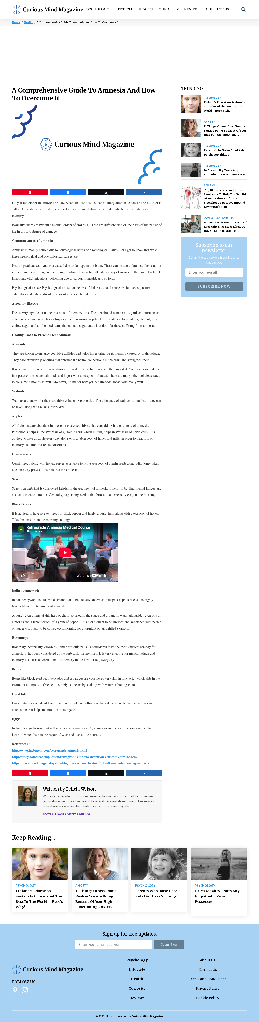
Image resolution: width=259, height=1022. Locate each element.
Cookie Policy (207, 998)
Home (16, 22)
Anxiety (209, 121)
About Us (207, 960)
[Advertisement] (129, 54)
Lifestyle (123, 9)
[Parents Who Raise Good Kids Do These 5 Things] (191, 150)
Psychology (96, 9)
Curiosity (169, 9)
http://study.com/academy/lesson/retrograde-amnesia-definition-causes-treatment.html (75, 756)
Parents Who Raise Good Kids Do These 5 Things (224, 152)
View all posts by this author (66, 814)
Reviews (192, 9)
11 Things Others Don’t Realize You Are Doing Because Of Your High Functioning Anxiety (225, 130)
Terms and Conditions (208, 979)
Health (146, 9)
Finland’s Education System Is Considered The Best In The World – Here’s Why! (224, 106)
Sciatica (210, 185)
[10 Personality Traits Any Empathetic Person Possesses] (191, 170)
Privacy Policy (207, 988)
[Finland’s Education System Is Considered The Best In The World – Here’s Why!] (191, 104)
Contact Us (217, 9)
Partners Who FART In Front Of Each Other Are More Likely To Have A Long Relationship (225, 227)
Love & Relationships (219, 217)
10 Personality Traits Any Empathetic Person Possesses (225, 172)
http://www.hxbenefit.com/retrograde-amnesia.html (49, 750)
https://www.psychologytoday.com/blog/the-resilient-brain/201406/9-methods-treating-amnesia (80, 763)
